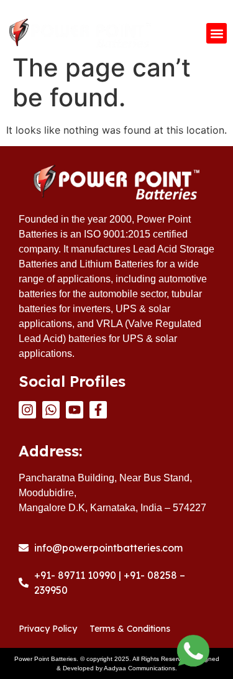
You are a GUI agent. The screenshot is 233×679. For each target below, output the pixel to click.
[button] (216, 33)
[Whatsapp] (51, 409)
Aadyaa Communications (139, 668)
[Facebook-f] (98, 409)
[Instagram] (27, 409)
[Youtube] (74, 409)
